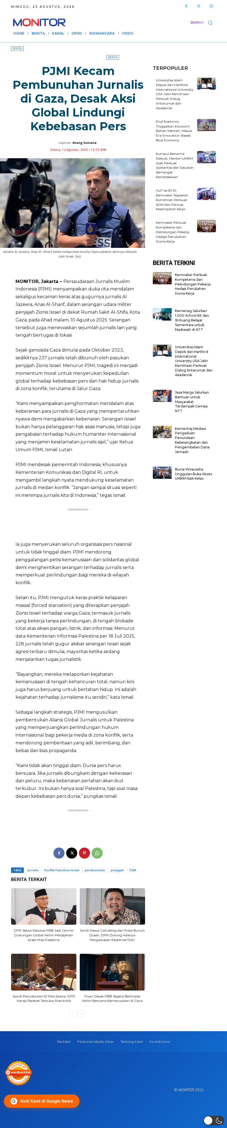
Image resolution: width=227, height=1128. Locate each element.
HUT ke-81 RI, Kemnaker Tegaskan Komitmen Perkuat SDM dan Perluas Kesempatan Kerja (172, 199)
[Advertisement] (78, 524)
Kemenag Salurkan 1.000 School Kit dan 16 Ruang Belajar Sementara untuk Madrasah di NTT (192, 320)
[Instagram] (211, 6)
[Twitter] (198, 6)
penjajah (117, 870)
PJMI (133, 870)
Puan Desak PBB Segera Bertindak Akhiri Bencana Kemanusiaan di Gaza (112, 998)
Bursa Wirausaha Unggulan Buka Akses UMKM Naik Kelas (193, 474)
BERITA (17, 48)
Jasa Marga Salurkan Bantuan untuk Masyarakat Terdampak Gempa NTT (192, 401)
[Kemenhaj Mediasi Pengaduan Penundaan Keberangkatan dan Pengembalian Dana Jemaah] (162, 432)
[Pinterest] (84, 853)
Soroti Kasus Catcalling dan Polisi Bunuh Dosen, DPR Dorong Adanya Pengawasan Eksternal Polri (112, 935)
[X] (71, 853)
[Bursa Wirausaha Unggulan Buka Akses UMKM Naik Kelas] (162, 473)
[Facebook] (186, 6)
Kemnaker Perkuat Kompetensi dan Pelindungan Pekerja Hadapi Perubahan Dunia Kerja (172, 231)
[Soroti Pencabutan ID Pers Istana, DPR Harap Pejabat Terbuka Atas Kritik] (43, 972)
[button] (203, 22)
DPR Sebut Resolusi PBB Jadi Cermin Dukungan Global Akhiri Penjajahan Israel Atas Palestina (44, 935)
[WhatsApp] (97, 853)
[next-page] (81, 1014)
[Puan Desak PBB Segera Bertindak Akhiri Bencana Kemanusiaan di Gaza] (112, 972)
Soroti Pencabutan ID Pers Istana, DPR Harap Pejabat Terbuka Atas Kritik (44, 998)
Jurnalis (33, 870)
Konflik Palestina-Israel (61, 870)
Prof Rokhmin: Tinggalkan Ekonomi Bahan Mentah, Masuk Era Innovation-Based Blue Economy (174, 130)
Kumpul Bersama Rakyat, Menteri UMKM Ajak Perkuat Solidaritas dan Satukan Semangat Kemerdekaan (175, 165)
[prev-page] (72, 1014)
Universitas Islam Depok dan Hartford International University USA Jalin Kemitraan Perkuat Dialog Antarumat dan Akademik (175, 94)
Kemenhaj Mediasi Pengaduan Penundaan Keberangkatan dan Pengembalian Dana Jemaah (192, 440)
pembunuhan (95, 870)
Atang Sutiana (85, 143)
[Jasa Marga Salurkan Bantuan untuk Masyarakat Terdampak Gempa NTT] (162, 396)
